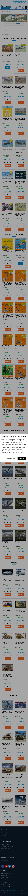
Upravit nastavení (11, 458)
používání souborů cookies (16, 452)
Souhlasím (21, 458)
